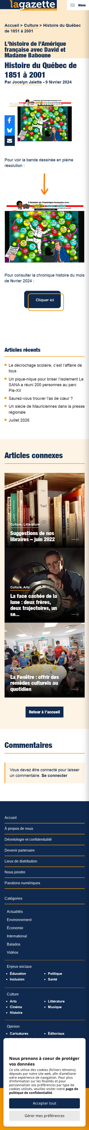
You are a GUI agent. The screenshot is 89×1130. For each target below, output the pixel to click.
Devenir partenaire (20, 850)
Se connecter (54, 775)
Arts (26, 587)
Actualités (15, 912)
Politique (55, 973)
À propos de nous (19, 828)
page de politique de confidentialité (43, 1091)
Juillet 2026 (19, 420)
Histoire (16, 1013)
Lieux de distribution (21, 861)
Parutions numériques (22, 883)
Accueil (12, 25)
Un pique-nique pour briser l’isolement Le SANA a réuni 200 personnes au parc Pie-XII (46, 385)
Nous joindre (15, 872)
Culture (31, 25)
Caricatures (19, 1033)
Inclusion (17, 979)
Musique (55, 1007)
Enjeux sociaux (19, 966)
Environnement (19, 920)
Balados (13, 944)
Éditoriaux (56, 1033)
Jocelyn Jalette (27, 82)
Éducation (18, 973)
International (17, 936)
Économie (15, 928)
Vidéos (12, 952)
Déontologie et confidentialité (28, 839)
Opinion (13, 1026)
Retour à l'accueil (44, 712)
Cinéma (16, 1007)
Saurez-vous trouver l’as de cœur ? (41, 398)
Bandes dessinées (44, 103)
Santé (52, 979)
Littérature (32, 524)
